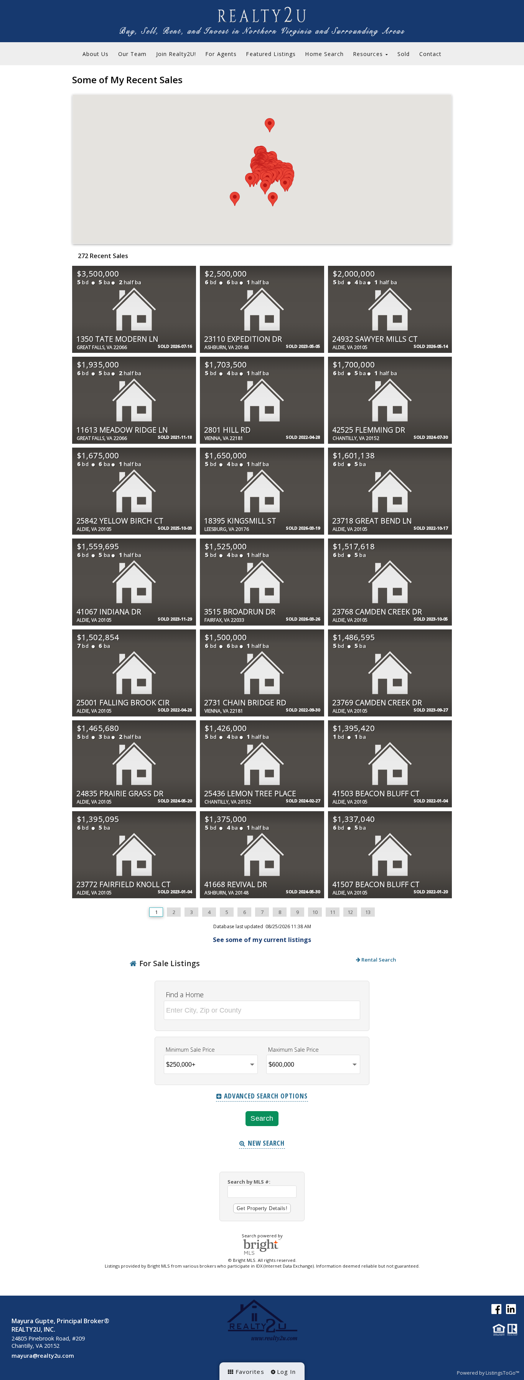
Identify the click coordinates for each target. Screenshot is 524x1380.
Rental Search (378, 959)
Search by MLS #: (248, 1181)
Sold (403, 54)
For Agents (221, 54)
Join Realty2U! (176, 54)
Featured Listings (271, 54)
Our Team (132, 54)
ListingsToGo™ (502, 1372)
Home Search (324, 54)
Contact (430, 54)
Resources (369, 54)
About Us (95, 54)
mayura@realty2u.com (43, 1355)
